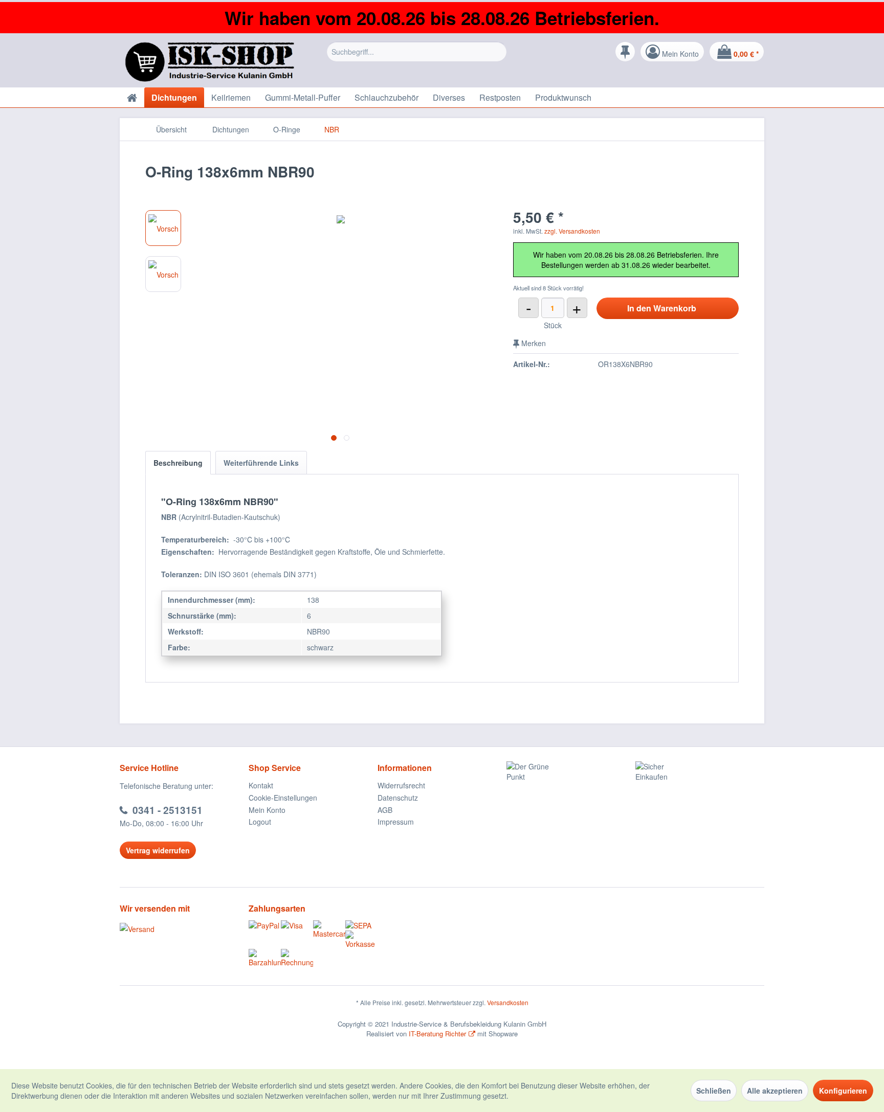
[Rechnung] (297, 958)
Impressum (396, 821)
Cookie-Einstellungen (283, 797)
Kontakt (261, 785)
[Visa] (297, 925)
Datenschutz (398, 797)
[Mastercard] (329, 929)
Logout (260, 821)
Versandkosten (507, 1002)
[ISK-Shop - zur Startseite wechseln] (212, 61)
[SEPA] (361, 925)
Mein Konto (267, 810)
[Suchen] (497, 51)
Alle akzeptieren (775, 1090)
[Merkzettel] (625, 51)
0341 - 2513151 (167, 810)
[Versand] (182, 929)
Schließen (713, 1090)
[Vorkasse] (361, 940)
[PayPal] (265, 925)
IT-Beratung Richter (437, 1033)
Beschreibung (178, 463)
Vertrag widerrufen (158, 850)
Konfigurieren (843, 1090)
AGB (385, 810)
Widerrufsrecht (401, 785)
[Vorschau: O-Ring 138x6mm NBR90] (163, 228)
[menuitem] (416, 54)
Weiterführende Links (261, 463)
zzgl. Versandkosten (572, 230)
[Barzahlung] (265, 958)
